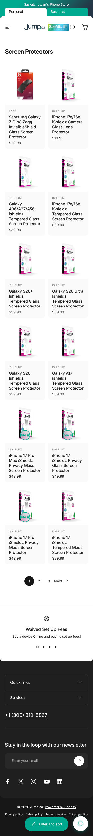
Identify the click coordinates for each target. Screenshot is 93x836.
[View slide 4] (56, 647)
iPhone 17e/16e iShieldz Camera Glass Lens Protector (67, 124)
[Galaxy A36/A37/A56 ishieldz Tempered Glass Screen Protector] (25, 172)
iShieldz (58, 111)
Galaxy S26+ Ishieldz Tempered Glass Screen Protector (24, 298)
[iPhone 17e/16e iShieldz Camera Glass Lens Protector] (68, 84)
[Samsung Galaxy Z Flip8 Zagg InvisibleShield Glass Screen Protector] (25, 84)
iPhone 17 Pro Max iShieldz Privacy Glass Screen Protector (24, 463)
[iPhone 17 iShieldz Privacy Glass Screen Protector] (68, 423)
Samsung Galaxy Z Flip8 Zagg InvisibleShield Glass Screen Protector (25, 126)
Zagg (13, 111)
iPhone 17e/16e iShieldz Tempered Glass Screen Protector (68, 211)
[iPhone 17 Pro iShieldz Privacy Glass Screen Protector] (25, 505)
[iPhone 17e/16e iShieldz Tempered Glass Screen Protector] (68, 172)
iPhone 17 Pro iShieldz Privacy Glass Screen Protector (24, 545)
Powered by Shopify (60, 807)
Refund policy (34, 814)
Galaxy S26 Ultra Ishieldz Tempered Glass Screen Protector (68, 298)
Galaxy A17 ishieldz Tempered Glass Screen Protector (68, 380)
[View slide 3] (50, 647)
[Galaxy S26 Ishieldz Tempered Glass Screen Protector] (25, 341)
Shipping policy (78, 814)
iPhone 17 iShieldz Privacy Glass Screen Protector (67, 463)
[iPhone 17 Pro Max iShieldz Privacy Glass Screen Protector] (25, 423)
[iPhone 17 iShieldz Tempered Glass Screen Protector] (68, 505)
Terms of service (56, 814)
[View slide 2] (44, 647)
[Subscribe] (79, 761)
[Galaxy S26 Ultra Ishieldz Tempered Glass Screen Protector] (68, 259)
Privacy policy (14, 814)
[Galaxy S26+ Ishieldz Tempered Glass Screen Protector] (25, 259)
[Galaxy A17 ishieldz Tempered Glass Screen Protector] (68, 341)
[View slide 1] (38, 647)
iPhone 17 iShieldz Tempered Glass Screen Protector (68, 545)
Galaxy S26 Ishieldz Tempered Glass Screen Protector (24, 380)
